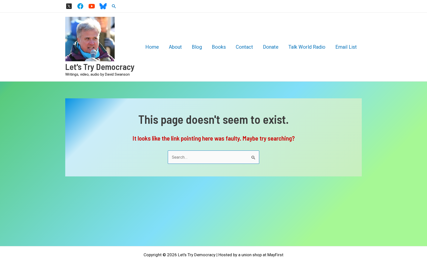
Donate (270, 47)
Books (219, 47)
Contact (244, 47)
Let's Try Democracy (100, 66)
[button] (114, 6)
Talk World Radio (306, 47)
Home (152, 47)
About (175, 47)
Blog (197, 47)
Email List (346, 47)
